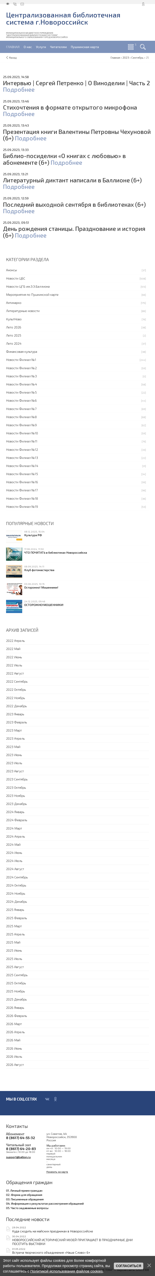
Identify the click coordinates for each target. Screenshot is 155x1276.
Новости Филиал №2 (21, 368)
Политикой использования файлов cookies (66, 1271)
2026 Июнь (14, 1048)
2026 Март (14, 1024)
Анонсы (11, 270)
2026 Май (13, 1040)
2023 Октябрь (16, 787)
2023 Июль (14, 763)
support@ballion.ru (18, 1157)
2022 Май (13, 649)
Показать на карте (57, 1172)
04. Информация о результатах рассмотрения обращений (45, 1203)
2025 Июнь (14, 950)
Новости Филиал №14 (22, 466)
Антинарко (13, 302)
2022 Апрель (15, 640)
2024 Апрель (15, 836)
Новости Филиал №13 (22, 457)
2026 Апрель (15, 1032)
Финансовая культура (21, 351)
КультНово (14, 319)
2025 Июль (14, 959)
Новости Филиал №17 (22, 490)
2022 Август (15, 673)
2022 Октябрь (16, 689)
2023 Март (14, 730)
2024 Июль (14, 861)
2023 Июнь (14, 755)
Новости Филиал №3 (21, 376)
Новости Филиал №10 (22, 433)
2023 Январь (15, 714)
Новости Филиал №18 (22, 498)
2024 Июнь (14, 852)
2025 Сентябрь (17, 975)
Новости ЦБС (15, 278)
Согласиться (128, 1266)
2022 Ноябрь (15, 698)
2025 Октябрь (16, 983)
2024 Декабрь (16, 901)
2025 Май (13, 942)
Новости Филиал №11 (21, 441)
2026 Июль (14, 1056)
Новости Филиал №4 (21, 384)
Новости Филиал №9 (21, 425)
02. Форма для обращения (24, 1194)
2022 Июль (14, 665)
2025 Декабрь (16, 999)
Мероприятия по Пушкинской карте (32, 294)
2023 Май (13, 747)
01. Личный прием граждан (24, 1190)
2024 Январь (15, 812)
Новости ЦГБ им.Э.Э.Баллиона (28, 286)
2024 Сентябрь (17, 877)
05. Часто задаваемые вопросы (27, 1208)
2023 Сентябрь (17, 779)
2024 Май (13, 844)
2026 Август (15, 1064)
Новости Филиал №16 (22, 482)
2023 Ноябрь (15, 795)
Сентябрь (137, 57)
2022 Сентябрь (17, 681)
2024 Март (14, 828)
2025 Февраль (16, 918)
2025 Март (14, 926)
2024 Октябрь (16, 885)
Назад (13, 57)
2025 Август (15, 967)
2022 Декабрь (16, 706)
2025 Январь (15, 909)
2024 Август (15, 869)
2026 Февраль (16, 1016)
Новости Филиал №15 (22, 474)
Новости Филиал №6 (21, 400)
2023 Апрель (15, 738)
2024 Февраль (16, 820)
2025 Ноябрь (15, 991)
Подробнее (19, 89)
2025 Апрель (15, 934)
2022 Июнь (14, 657)
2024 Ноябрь (15, 893)
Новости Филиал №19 (22, 506)
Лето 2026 (13, 327)
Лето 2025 (13, 335)
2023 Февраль (16, 722)
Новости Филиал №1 (21, 359)
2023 (126, 57)
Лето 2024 (13, 343)
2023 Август (15, 771)
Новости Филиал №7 (21, 409)
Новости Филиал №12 (22, 449)
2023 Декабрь (16, 804)
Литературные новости (23, 311)
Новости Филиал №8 (21, 417)
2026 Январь (15, 1007)
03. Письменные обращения (25, 1199)
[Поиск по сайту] (143, 47)
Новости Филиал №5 (21, 392)
